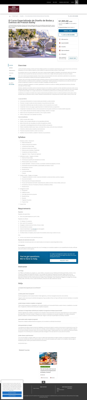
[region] (12, 389)
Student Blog (69, 388)
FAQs (10, 75)
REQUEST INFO (73, 58)
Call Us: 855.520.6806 (73, 16)
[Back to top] (43, 386)
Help (58, 390)
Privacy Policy (45, 397)
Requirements (12, 70)
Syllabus (11, 67)
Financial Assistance (60, 389)
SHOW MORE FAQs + (22, 343)
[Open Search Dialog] (76, 2)
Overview (11, 65)
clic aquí (34, 229)
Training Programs (15, 16)
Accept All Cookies (12, 392)
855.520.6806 (11, 84)
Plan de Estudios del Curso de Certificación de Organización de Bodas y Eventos (48, 370)
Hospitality (22, 16)
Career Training (36, 388)
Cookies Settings (12, 395)
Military (58, 388)
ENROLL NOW (68, 31)
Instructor (11, 73)
